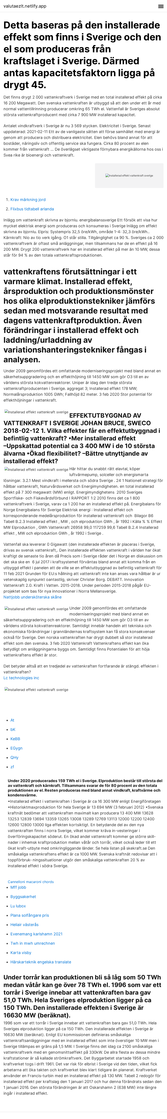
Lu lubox (18, 906)
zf (12, 767)
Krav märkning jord (28, 199)
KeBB (15, 739)
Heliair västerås (24, 924)
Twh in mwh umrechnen (32, 943)
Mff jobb (18, 887)
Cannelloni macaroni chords (31, 882)
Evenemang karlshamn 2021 (36, 934)
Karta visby (20, 952)
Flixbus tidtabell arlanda (32, 209)
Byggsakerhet (23, 896)
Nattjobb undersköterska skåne (32, 597)
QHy (14, 757)
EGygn (16, 748)
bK (12, 729)
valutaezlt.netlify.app (24, 6)
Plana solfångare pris (29, 915)
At (12, 720)
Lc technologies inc (21, 678)
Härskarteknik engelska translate (40, 962)
